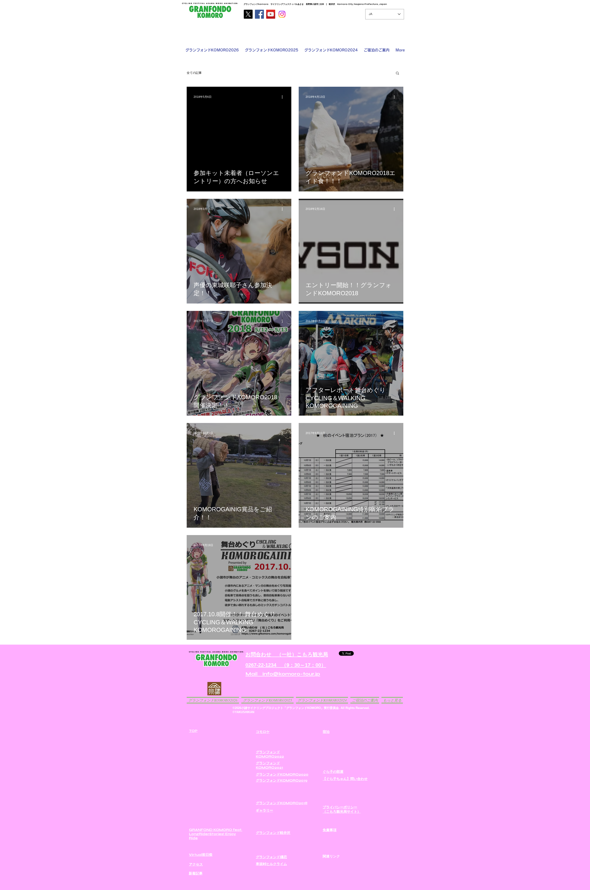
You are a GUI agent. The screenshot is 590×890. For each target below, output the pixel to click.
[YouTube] (270, 14)
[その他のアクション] (283, 97)
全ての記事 (194, 72)
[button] (397, 73)
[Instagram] (281, 14)
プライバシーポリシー (340, 807)
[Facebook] (259, 14)
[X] (248, 14)
